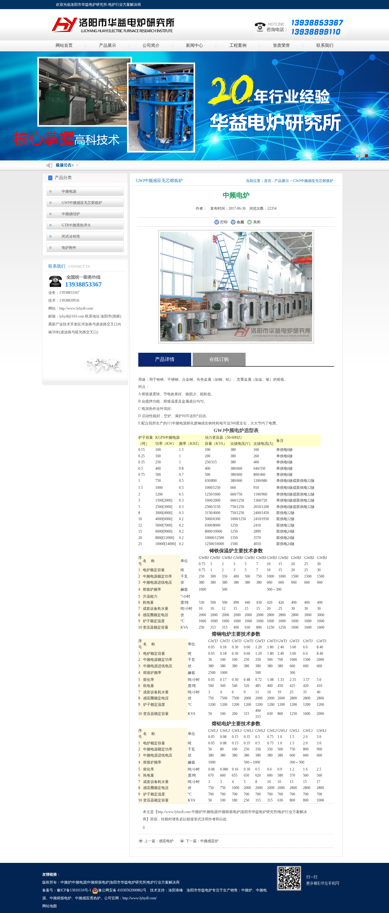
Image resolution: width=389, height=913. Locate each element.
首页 (267, 181)
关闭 (256, 222)
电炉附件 (69, 247)
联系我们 (324, 45)
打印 (224, 222)
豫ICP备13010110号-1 (74, 890)
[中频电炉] (236, 286)
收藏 (240, 222)
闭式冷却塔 (71, 236)
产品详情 (164, 359)
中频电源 (69, 191)
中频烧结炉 (71, 214)
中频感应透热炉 (88, 898)
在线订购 (219, 359)
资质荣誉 (281, 45)
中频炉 (246, 890)
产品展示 (107, 45)
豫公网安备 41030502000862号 (122, 890)
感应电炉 (166, 841)
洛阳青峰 (175, 890)
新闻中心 (194, 45)
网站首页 (64, 45)
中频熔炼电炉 (60, 898)
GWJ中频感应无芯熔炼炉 (82, 203)
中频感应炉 (209, 841)
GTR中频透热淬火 (76, 225)
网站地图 (49, 906)
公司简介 (151, 45)
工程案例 (237, 45)
